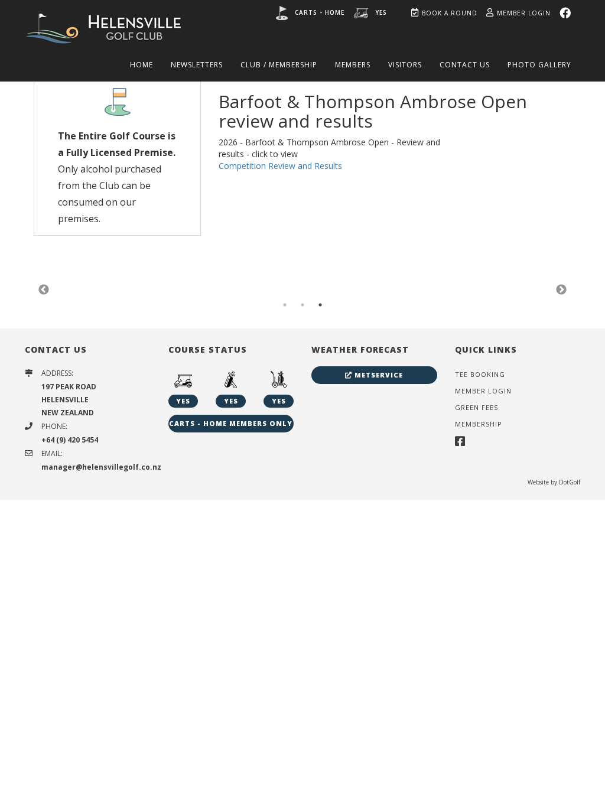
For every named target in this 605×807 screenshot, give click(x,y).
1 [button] (285, 305)
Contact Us (465, 65)
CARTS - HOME (319, 12)
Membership (478, 423)
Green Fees (476, 407)
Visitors (405, 65)
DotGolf (569, 482)
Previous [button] (44, 290)
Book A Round (449, 13)
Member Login (524, 13)
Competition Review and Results (280, 165)
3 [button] (320, 305)
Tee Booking (480, 374)
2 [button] (302, 305)
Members (352, 65)
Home (141, 65)
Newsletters (197, 65)
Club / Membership (278, 65)
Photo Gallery (539, 65)
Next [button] (561, 290)
